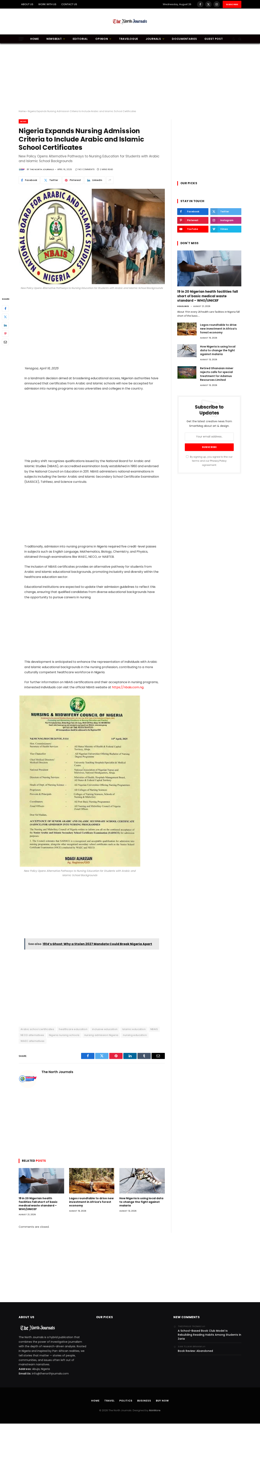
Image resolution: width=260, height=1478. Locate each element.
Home (34, 39)
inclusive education (104, 1029)
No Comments (86, 169)
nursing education (135, 1035)
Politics (125, 1400)
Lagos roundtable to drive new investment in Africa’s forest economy (91, 1202)
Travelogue (128, 39)
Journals (153, 39)
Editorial (80, 39)
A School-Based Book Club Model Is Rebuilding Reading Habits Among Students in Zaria (209, 1335)
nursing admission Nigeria (101, 1035)
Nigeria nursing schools (64, 1035)
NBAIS (154, 1029)
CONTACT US (69, 4)
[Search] (239, 39)
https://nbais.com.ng (128, 687)
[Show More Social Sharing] (109, 180)
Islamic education (134, 1029)
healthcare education (73, 1029)
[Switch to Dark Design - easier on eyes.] (233, 38)
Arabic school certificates (37, 1029)
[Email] (5, 342)
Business (144, 1400)
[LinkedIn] (5, 325)
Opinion (101, 39)
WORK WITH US (47, 4)
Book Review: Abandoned (195, 1351)
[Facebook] (5, 308)
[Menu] (21, 39)
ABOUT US (27, 4)
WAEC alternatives (33, 1041)
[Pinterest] (5, 333)
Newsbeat (54, 39)
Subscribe (232, 4)
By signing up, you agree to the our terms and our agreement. (211, 461)
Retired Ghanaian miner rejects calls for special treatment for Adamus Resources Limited (216, 374)
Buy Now (162, 1400)
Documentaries (184, 39)
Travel (109, 1400)
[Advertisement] (130, 76)
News (23, 121)
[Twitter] (5, 317)
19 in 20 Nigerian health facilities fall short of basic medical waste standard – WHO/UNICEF (38, 1204)
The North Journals (42, 169)
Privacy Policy (218, 460)
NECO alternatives (32, 1035)
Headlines (183, 306)
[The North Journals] (130, 21)
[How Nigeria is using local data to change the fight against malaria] (142, 1181)
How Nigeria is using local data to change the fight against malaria (141, 1202)
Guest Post (213, 39)
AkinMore (154, 1410)
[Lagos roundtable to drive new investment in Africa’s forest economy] (92, 1181)
